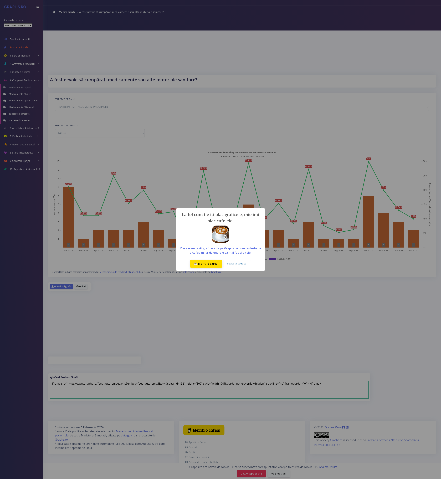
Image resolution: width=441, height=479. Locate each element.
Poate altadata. (237, 263)
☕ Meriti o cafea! (206, 264)
